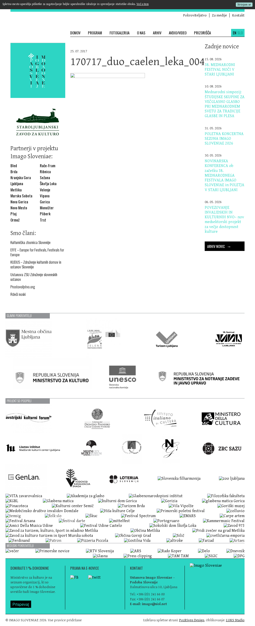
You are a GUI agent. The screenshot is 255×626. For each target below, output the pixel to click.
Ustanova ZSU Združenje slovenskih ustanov (33, 277)
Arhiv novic (219, 245)
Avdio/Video (178, 32)
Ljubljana (16, 183)
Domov (75, 32)
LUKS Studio (235, 620)
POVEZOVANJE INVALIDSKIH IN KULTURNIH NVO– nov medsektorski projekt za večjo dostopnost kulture (224, 219)
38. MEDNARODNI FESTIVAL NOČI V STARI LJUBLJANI (220, 70)
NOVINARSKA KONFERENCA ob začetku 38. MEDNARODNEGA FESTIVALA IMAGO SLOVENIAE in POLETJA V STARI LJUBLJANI (224, 175)
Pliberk (45, 213)
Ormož (14, 220)
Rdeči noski (18, 294)
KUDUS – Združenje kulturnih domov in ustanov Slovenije (35, 264)
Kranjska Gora (20, 177)
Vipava (45, 195)
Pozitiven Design (191, 620)
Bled (13, 165)
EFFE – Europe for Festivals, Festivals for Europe (37, 252)
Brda (13, 171)
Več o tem (142, 4)
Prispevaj (20, 604)
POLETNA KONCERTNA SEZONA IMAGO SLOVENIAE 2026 (224, 139)
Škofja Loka (48, 183)
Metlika (16, 189)
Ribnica (45, 171)
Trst (43, 220)
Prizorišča (202, 32)
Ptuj (13, 213)
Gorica (45, 201)
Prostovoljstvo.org (22, 286)
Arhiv (157, 32)
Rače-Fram (47, 165)
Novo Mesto (18, 207)
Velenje (45, 189)
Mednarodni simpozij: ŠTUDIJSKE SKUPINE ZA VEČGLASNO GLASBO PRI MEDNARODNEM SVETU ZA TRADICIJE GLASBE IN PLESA (225, 104)
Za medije (219, 15)
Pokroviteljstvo (195, 15)
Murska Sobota (21, 195)
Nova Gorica (19, 201)
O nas (141, 32)
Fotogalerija (119, 32)
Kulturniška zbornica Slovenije (30, 242)
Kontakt (238, 15)
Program (95, 32)
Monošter (47, 207)
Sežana (45, 177)
